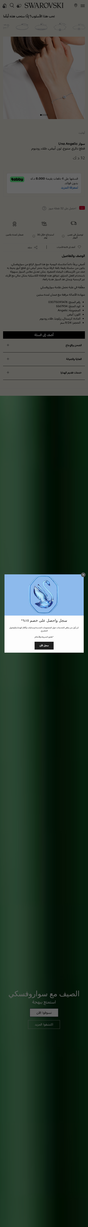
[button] (83, 575)
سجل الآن (44, 645)
